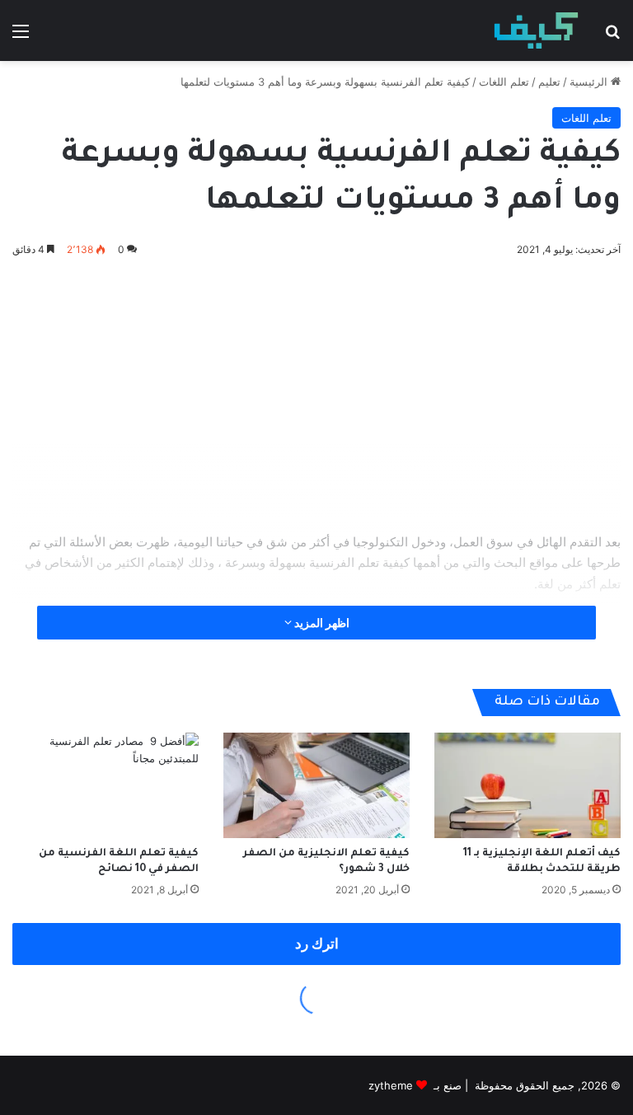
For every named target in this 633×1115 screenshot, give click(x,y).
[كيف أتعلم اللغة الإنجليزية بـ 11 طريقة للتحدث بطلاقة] (527, 785)
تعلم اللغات (504, 81)
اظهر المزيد (320, 623)
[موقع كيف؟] (536, 30)
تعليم (549, 81)
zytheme (390, 1085)
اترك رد (317, 943)
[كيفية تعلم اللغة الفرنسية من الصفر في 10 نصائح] (105, 785)
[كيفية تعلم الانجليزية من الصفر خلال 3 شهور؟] (316, 785)
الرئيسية (590, 81)
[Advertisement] (316, 391)
